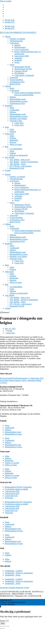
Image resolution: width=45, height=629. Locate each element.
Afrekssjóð (14, 78)
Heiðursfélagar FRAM (23, 69)
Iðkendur (13, 142)
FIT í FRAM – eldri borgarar (21, 166)
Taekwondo (9, 134)
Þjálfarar (13, 97)
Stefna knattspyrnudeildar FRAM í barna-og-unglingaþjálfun (27, 94)
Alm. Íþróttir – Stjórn (18, 164)
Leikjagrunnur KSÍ (12, 494)
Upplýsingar (14, 43)
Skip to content (5, 1)
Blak (6, 147)
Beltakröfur (14, 140)
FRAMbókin (19, 73)
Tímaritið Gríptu (16, 121)
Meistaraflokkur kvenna (19, 101)
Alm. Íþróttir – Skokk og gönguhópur (24, 162)
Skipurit (17, 45)
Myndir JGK (10, 20)
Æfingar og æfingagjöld (19, 155)
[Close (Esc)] (1, 626)
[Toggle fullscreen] (6, 626)
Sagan (12, 65)
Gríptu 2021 (19, 123)
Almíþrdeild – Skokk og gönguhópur (19, 573)
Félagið (7, 37)
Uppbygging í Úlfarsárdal (24, 75)
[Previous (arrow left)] (1, 628)
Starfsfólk (18, 60)
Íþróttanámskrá (20, 47)
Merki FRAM (15, 84)
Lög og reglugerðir (21, 49)
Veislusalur (9, 498)
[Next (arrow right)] (3, 628)
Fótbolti (8, 86)
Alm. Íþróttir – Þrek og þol (20, 160)
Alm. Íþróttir (9, 157)
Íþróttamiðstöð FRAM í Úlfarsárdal (18, 487)
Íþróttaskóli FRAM (17, 168)
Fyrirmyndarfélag (16, 80)
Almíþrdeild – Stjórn (12, 575)
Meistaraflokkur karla (18, 99)
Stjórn (12, 88)
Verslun (8, 170)
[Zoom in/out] (8, 626)
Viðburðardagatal (16, 41)
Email (2, 621)
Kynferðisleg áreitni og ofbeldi (16, 489)
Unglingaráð (14, 90)
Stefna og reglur (16, 144)
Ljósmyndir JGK (11, 496)
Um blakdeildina (16, 149)
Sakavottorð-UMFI (21, 56)
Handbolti (8, 106)
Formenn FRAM (20, 71)
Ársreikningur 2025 (17, 82)
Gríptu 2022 (19, 125)
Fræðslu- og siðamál (17, 39)
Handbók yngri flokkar (18, 119)
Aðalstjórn (18, 58)
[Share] (3, 626)
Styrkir (17, 62)
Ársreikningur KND (17, 103)
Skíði (7, 127)
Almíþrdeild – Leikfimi (13, 571)
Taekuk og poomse (12, 463)
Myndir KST (10, 22)
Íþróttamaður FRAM (22, 67)
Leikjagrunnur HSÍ (12, 491)
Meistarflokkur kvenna (13, 434)
